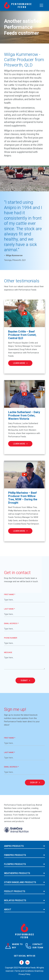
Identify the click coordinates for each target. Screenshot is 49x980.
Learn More (19, 363)
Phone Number (10, 638)
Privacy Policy (24, 974)
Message (8, 652)
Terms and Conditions (24, 971)
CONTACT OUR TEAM (37, 946)
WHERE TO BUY (17, 946)
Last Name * (9, 609)
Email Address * (11, 623)
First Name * (9, 594)
